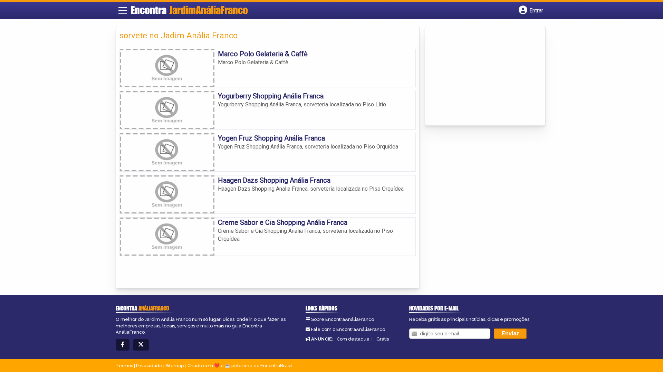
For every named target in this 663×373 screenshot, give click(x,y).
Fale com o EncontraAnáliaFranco (348, 329)
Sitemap (174, 365)
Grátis (382, 339)
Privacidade (149, 365)
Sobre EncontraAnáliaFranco (342, 319)
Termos (124, 365)
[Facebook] (122, 345)
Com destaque (353, 339)
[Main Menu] (122, 10)
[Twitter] (141, 345)
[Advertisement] (480, 76)
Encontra (189, 10)
